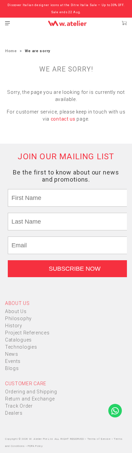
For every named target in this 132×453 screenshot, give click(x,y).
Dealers (14, 413)
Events (13, 361)
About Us (16, 311)
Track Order (19, 406)
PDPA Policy (35, 446)
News (11, 354)
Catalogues (18, 340)
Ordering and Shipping (31, 391)
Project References (27, 332)
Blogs (12, 368)
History (13, 325)
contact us (63, 119)
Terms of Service (99, 438)
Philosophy (18, 318)
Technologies (21, 347)
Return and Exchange (29, 398)
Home (11, 51)
